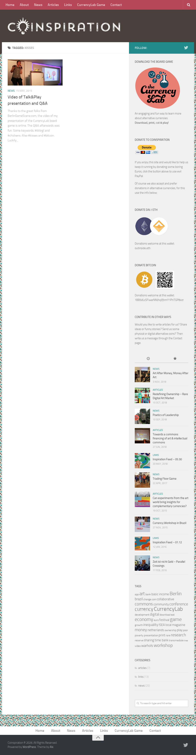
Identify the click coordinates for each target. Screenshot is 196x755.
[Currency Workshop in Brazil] (142, 524)
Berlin (176, 594)
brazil (139, 599)
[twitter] (186, 47)
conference (178, 604)
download (165, 614)
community (161, 604)
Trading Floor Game (164, 478)
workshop (163, 645)
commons (144, 604)
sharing (149, 640)
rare (168, 635)
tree (186, 640)
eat (173, 614)
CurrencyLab (168, 609)
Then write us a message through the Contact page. (159, 338)
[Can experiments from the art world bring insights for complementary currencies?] (142, 499)
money (141, 629)
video (138, 646)
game (176, 619)
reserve (139, 640)
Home (10, 5)
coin (154, 599)
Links (68, 5)
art (142, 593)
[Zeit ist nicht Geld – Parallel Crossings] (142, 563)
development (142, 614)
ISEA (162, 625)
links (156, 455)
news (11, 90)
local (168, 625)
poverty (139, 635)
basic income (160, 594)
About (24, 5)
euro (156, 620)
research (178, 634)
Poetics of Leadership (166, 415)
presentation (151, 635)
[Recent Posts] (148, 359)
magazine (178, 625)
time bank (161, 640)
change (147, 599)
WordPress (29, 747)
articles (158, 389)
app (137, 594)
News (38, 5)
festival (164, 620)
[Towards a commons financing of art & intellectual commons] (142, 435)
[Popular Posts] (175, 359)
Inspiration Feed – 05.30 (167, 459)
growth (139, 625)
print (162, 635)
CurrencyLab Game (91, 5)
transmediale (176, 640)
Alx (51, 747)
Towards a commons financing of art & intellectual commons (170, 438)
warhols (147, 645)
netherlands (156, 630)
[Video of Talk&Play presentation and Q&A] (35, 72)
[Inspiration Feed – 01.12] (142, 543)
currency (144, 609)
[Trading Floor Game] (142, 480)
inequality (150, 624)
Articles (53, 5)
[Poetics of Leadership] (142, 416)
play (179, 630)
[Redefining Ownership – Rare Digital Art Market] (142, 395)
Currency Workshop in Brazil (169, 523)
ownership (170, 630)
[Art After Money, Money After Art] (142, 374)
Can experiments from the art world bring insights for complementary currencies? (170, 502)
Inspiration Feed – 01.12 (167, 542)
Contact (116, 5)
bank (148, 594)
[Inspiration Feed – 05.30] (142, 460)
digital (154, 614)
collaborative (165, 599)
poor (185, 630)
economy (144, 619)
